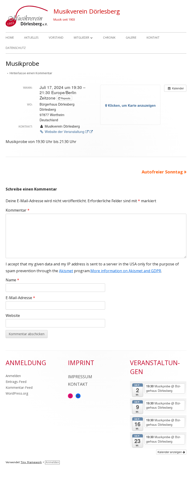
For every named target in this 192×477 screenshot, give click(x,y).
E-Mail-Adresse (20, 297)
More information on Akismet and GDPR (125, 270)
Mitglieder (81, 38)
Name (12, 280)
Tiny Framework (31, 462)
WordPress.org (17, 393)
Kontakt (153, 38)
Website (13, 315)
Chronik (109, 38)
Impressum (80, 376)
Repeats (65, 98)
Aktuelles (31, 38)
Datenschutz (16, 48)
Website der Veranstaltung (68, 131)
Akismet (66, 270)
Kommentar (18, 210)
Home (10, 38)
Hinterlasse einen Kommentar (31, 73)
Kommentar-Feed (19, 387)
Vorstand (56, 38)
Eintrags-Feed (16, 381)
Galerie (131, 38)
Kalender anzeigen (170, 452)
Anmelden (13, 376)
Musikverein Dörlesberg (86, 11)
